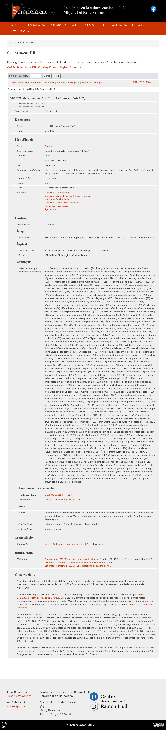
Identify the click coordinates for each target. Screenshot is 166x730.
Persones (61, 83)
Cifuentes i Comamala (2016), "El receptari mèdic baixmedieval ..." (79, 566)
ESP (142, 82)
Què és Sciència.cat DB (21, 67)
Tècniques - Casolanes (56, 206)
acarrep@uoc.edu (17, 706)
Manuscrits (23, 83)
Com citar (76, 67)
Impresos (36, 83)
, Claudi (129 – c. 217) (59, 495)
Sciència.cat (31, 26)
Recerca (54, 26)
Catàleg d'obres (48, 67)
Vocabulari (86, 83)
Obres (13, 83)
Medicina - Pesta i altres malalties (62, 202)
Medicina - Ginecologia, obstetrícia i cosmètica (68, 196)
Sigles (64, 67)
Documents (48, 83)
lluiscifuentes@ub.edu (20, 696)
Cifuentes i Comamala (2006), (76, 562)
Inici (13, 25)
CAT (135, 82)
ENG (148, 82)
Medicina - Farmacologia (57, 192)
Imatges (98, 83)
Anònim (48, 146)
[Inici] (31, 10)
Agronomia (50, 209)
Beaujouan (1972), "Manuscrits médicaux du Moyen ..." (73, 559)
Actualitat (16, 32)
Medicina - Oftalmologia (57, 199)
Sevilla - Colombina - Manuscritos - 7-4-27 (66, 544)
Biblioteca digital (109, 26)
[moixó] (4, 725)
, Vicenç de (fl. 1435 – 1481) (64, 499)
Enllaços (138, 25)
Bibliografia (73, 83)
